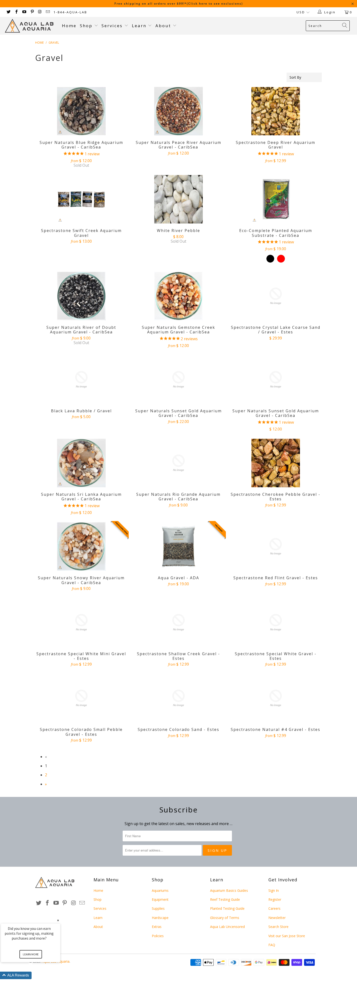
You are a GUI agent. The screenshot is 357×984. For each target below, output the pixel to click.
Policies (158, 936)
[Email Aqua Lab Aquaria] (47, 12)
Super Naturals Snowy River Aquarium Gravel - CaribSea (81, 546)
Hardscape (160, 917)
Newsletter (277, 917)
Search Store (278, 926)
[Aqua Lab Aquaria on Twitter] (8, 12)
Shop (86, 25)
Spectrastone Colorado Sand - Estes (178, 698)
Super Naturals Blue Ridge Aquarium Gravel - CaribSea (81, 111)
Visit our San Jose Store (286, 936)
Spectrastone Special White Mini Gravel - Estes (81, 622)
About (164, 25)
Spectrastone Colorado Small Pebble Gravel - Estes (81, 698)
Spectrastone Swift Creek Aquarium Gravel (81, 199)
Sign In (273, 890)
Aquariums (160, 890)
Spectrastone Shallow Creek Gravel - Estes (178, 622)
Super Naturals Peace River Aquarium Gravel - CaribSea (178, 111)
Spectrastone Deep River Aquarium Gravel (276, 111)
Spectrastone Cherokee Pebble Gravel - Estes (276, 463)
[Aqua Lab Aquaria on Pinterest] (32, 12)
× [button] (58, 920)
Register (274, 899)
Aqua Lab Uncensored (227, 926)
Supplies (158, 908)
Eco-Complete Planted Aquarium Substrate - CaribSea (276, 199)
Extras (157, 926)
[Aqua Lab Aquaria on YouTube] (24, 12)
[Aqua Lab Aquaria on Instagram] (40, 12)
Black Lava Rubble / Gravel (81, 379)
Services (113, 25)
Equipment (160, 899)
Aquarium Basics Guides (229, 890)
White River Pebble (178, 199)
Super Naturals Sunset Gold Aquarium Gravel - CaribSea (178, 379)
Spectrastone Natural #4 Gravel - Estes (276, 698)
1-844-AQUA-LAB (70, 12)
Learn (140, 25)
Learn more (31, 954)
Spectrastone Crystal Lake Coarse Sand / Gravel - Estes (276, 296)
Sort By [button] (295, 77)
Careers (274, 908)
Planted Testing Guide (227, 908)
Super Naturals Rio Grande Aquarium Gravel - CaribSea (178, 463)
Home (69, 25)
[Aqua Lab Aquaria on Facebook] (16, 12)
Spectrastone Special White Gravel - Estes (276, 622)
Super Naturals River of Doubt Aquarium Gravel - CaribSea (81, 296)
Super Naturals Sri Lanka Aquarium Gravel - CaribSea (81, 463)
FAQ (271, 945)
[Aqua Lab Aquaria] (31, 26)
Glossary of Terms (224, 917)
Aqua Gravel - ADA (178, 546)
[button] (36, 975)
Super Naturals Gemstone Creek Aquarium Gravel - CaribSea (178, 296)
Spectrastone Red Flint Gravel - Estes (276, 546)
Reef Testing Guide (225, 899)
